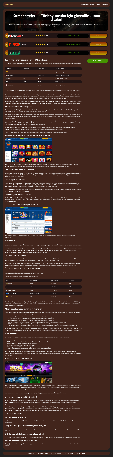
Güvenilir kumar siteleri (87, 4)
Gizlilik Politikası (43, 453)
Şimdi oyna (98, 36)
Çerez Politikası (80, 453)
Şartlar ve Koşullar (56, 453)
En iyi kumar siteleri (102, 4)
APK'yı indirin (98, 60)
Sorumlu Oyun (68, 453)
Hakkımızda (31, 453)
